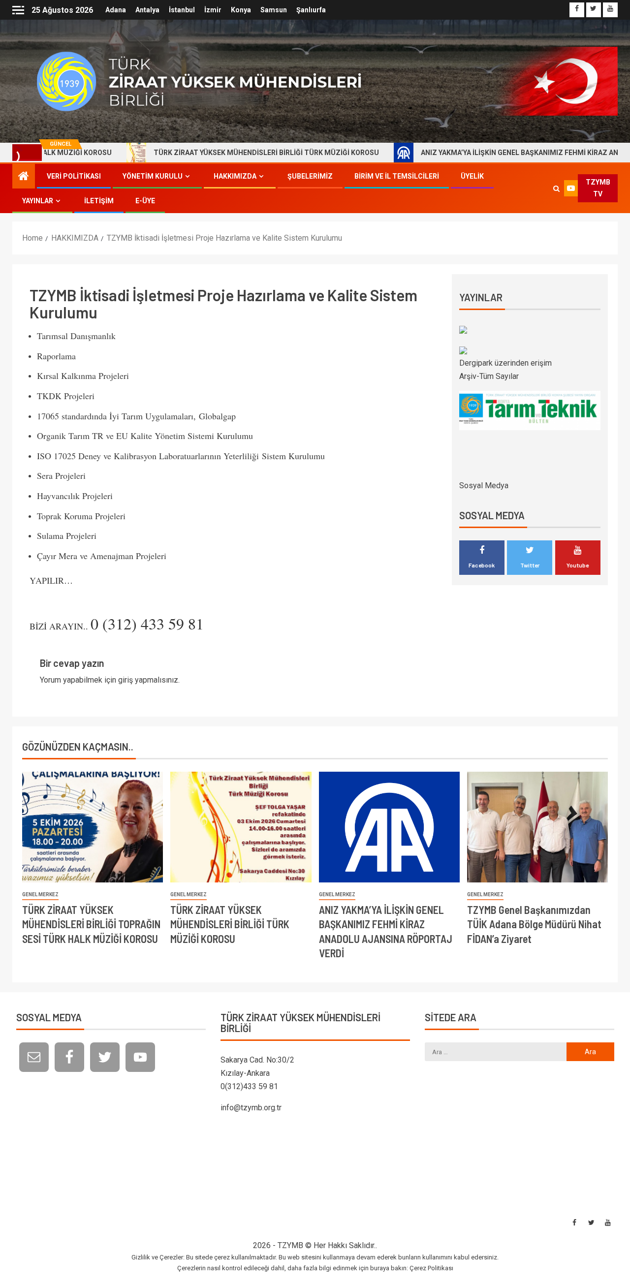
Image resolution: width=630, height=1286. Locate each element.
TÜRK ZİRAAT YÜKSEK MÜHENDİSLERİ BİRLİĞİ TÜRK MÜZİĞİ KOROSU (223, 153)
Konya (241, 10)
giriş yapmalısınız (148, 680)
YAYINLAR (37, 201)
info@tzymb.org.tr (251, 1107)
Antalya (147, 10)
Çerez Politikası (431, 1268)
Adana (115, 10)
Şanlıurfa (311, 10)
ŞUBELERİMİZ (310, 176)
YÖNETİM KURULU (153, 176)
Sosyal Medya (483, 485)
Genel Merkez (40, 894)
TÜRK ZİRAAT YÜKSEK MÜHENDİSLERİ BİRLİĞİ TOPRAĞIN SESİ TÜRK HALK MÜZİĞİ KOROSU (91, 924)
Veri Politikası (74, 176)
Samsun (273, 10)
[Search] (556, 188)
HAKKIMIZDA (235, 176)
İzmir (212, 10)
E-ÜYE (145, 201)
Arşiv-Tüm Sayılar (489, 376)
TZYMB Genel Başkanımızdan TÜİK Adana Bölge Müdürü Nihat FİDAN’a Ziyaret (534, 924)
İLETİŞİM (99, 201)
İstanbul (182, 10)
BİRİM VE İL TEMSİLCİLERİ (396, 176)
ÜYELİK (472, 176)
